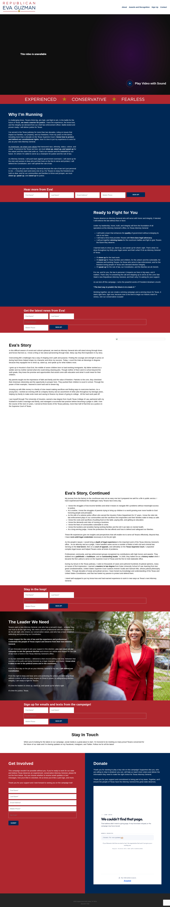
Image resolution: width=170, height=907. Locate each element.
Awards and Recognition (139, 7)
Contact (163, 7)
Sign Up (155, 7)
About (124, 7)
